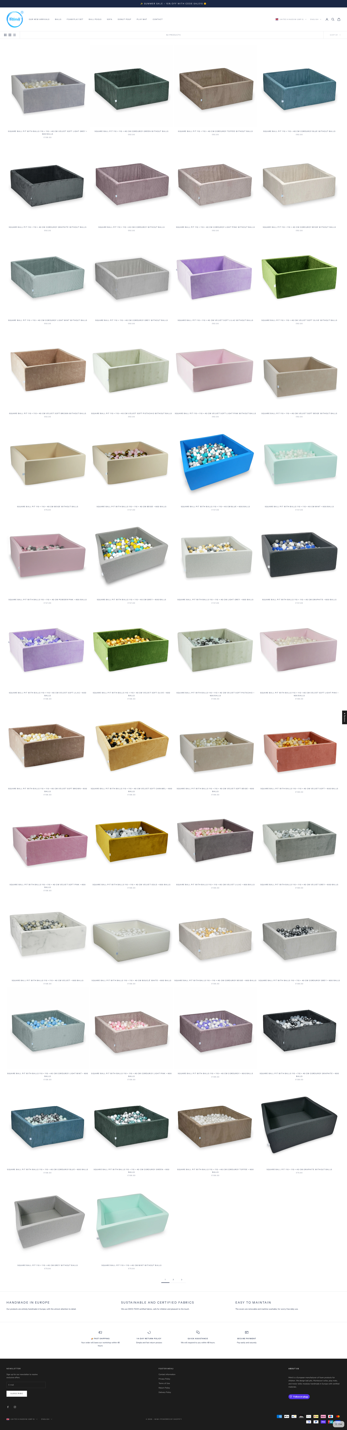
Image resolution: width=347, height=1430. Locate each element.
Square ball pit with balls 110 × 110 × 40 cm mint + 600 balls (299, 507)
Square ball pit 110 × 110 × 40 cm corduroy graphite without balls (47, 227)
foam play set (75, 19)
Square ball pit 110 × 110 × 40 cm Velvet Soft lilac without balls (215, 320)
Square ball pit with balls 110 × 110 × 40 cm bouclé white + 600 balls (131, 980)
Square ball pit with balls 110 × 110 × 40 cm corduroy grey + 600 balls (299, 980)
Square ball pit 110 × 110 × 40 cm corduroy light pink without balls (215, 227)
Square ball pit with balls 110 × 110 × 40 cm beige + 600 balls (132, 507)
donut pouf (124, 19)
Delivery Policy (165, 1392)
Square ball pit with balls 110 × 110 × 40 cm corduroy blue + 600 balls (47, 1169)
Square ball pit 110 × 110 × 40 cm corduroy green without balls (132, 131)
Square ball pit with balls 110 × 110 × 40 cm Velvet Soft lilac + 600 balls (47, 694)
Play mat (142, 19)
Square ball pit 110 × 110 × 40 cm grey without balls (47, 1265)
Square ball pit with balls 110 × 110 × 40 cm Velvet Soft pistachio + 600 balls (215, 694)
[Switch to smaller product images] (10, 35)
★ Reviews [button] (344, 717)
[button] (54, 1405)
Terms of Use (164, 1383)
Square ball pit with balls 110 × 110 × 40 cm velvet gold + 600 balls (132, 885)
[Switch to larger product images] (5, 35)
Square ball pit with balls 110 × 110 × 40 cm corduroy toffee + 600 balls (215, 1170)
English (314, 19)
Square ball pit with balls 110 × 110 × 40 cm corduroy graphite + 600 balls (299, 1074)
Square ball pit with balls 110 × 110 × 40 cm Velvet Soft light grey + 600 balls (47, 132)
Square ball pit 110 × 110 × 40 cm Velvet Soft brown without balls (47, 413)
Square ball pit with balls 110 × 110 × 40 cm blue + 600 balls (215, 507)
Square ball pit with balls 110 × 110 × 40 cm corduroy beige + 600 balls (215, 980)
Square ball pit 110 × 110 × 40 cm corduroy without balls (131, 227)
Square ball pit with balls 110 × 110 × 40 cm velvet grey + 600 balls (299, 885)
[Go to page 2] (182, 1280)
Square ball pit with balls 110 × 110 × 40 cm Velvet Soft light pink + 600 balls (299, 694)
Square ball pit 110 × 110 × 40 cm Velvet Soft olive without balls (299, 320)
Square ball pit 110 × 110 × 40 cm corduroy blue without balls (299, 131)
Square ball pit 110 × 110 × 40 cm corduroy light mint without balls (47, 320)
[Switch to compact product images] (14, 35)
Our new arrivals (39, 19)
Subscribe (16, 1393)
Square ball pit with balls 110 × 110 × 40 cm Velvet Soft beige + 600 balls (215, 790)
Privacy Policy (164, 1379)
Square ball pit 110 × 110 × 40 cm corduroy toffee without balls (215, 131)
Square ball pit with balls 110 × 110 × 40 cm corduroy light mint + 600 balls (47, 1074)
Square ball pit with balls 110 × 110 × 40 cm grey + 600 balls (131, 600)
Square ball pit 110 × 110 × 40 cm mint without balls (132, 1265)
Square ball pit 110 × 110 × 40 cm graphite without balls (299, 1169)
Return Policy (164, 1388)
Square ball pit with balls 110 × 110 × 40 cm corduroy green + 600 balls (131, 1170)
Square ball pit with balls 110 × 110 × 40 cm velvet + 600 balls (47, 980)
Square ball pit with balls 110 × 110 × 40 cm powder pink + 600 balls (48, 600)
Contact (158, 19)
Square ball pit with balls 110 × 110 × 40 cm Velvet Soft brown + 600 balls (47, 790)
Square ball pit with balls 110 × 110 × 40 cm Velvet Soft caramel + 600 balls (131, 790)
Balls (58, 19)
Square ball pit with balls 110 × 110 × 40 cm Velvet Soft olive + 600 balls (131, 694)
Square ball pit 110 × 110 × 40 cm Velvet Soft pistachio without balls (131, 413)
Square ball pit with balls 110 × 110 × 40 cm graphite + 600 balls (299, 600)
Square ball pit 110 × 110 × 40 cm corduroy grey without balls (131, 320)
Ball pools (95, 19)
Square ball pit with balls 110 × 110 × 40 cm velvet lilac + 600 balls (215, 885)
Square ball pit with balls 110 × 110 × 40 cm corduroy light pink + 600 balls (131, 1074)
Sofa (109, 19)
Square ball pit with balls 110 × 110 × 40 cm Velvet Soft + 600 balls (299, 789)
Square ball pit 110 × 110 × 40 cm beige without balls (47, 507)
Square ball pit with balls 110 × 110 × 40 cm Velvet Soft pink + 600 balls (48, 886)
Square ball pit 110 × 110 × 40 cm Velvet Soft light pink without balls (215, 413)
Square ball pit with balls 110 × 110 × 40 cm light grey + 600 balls (215, 600)
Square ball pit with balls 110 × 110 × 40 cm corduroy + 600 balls (215, 1073)
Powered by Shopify (171, 1419)
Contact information (167, 1374)
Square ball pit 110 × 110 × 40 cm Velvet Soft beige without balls (299, 413)
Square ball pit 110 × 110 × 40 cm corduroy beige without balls (299, 227)
